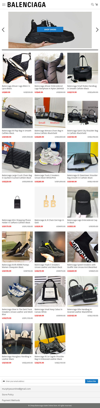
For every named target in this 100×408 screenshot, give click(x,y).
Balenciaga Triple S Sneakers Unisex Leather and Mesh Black (48, 265)
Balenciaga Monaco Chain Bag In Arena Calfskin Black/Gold (49, 131)
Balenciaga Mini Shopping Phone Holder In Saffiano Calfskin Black (16, 221)
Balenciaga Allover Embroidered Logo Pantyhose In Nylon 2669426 (49, 87)
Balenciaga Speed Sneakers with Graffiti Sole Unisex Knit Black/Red (82, 265)
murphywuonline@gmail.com (16, 388)
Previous (3, 29)
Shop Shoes (50, 29)
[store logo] (26, 4)
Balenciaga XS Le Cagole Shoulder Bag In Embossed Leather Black (49, 357)
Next (96, 29)
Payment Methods (11, 400)
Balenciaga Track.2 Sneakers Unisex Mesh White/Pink (47, 176)
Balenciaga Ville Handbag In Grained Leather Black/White (79, 310)
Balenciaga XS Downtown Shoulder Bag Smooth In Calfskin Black (82, 176)
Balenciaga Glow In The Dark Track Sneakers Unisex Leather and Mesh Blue (17, 312)
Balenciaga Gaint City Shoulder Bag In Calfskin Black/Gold (82, 131)
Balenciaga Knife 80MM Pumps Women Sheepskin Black (15, 265)
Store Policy (8, 394)
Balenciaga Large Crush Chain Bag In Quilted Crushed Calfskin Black (17, 176)
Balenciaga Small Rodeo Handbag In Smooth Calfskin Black (82, 87)
